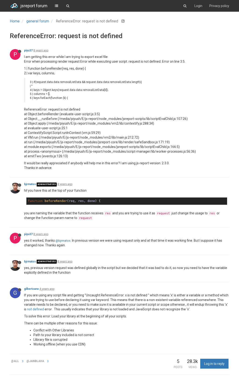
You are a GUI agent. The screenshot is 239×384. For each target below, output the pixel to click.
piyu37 (28, 50)
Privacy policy (219, 6)
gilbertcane (31, 289)
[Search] (67, 6)
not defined (35, 309)
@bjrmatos (63, 240)
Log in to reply (214, 364)
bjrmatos (30, 184)
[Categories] (56, 6)
